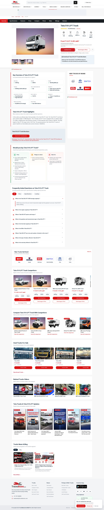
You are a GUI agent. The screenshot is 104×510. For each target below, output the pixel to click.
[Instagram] (87, 491)
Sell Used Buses (50, 496)
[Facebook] (81, 491)
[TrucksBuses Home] (19, 484)
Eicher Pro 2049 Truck (77, 288)
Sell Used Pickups (65, 494)
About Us (68, 507)
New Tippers (34, 489)
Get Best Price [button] (67, 49)
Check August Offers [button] (83, 49)
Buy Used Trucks (35, 492)
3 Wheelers (64, 489)
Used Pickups (64, 492)
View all (89, 251)
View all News (17, 474)
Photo (44, 21)
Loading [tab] (37, 193)
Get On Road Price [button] (22, 299)
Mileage (57, 21)
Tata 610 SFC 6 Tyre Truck (40, 288)
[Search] (75, 2)
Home (13, 16)
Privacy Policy (74, 507)
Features (22, 21)
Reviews (65, 21)
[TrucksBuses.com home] (16, 2)
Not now (96, 506)
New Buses (49, 485)
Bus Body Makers (50, 494)
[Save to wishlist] (92, 49)
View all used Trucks (18, 372)
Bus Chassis (49, 489)
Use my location (81, 506)
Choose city (89, 506)
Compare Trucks (35, 487)
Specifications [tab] (27, 193)
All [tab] (14, 193)
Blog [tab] (20, 449)
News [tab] (15, 449)
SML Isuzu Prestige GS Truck (82, 396)
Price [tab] (20, 193)
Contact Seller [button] (23, 367)
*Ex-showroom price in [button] (67, 43)
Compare (36, 21)
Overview (3, 21)
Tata (22, 16)
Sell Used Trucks (35, 494)
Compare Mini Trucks (66, 487)
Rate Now (78, 28)
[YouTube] (84, 491)
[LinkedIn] (90, 491)
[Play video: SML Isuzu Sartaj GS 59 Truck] (44, 389)
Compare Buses (50, 487)
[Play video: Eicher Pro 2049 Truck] (65, 389)
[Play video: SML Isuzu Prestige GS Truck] (86, 389)
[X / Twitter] (77, 491)
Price (29, 21)
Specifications (13, 21)
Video (50, 21)
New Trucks (17, 16)
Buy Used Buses (50, 492)
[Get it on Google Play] (81, 486)
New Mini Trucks (65, 485)
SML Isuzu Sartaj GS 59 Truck (60, 288)
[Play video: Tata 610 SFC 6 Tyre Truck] (23, 389)
